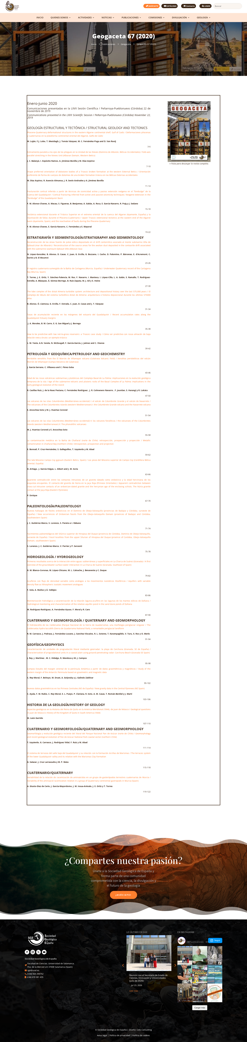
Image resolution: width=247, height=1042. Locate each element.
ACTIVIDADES (85, 17)
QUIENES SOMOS (59, 17)
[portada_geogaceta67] (189, 102)
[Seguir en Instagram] (32, 952)
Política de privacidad (120, 1035)
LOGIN (207, 6)
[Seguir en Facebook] (27, 952)
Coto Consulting (144, 1029)
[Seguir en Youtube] (44, 952)
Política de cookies (141, 1035)
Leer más (133, 990)
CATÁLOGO (171, 6)
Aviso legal (102, 1035)
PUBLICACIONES (130, 17)
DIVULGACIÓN (179, 17)
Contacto (190, 6)
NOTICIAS (107, 17)
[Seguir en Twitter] (38, 952)
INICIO (39, 17)
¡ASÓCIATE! (153, 6)
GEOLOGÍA (202, 17)
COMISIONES (155, 17)
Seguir (217, 940)
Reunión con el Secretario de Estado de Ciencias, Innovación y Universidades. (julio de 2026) (148, 978)
